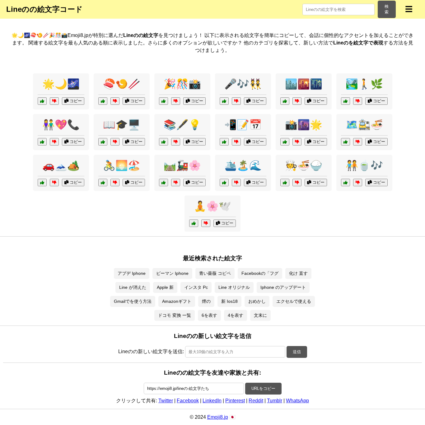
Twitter (165, 400)
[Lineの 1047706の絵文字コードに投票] (345, 182)
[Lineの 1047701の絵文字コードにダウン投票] (236, 142)
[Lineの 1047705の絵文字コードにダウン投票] (296, 142)
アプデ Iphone (132, 273)
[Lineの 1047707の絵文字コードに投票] (345, 101)
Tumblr (274, 400)
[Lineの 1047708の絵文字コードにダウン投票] (236, 101)
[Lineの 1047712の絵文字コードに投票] (102, 101)
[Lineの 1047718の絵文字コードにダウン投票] (296, 101)
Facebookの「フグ (259, 273)
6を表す (209, 315)
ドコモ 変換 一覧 (174, 315)
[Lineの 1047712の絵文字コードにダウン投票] (114, 101)
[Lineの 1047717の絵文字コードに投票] (42, 182)
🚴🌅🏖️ (121, 165)
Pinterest (235, 400)
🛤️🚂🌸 (182, 165)
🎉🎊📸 (182, 84)
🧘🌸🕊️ (212, 206)
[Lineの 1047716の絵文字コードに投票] (102, 142)
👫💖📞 (61, 124)
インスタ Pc (196, 287)
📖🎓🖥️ (121, 124)
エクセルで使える (293, 301)
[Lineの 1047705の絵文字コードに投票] (284, 142)
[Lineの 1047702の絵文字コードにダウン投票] (54, 142)
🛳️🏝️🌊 (243, 165)
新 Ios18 (229, 301)
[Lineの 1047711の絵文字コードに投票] (193, 223)
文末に (260, 315)
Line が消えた (132, 287)
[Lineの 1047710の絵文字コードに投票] (163, 142)
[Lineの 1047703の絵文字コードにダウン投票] (175, 101)
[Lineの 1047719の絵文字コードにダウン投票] (175, 182)
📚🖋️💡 (182, 124)
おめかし (257, 301)
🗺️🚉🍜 (364, 124)
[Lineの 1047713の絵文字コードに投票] (284, 182)
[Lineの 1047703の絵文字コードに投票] (163, 101)
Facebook (188, 400)
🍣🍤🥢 (121, 84)
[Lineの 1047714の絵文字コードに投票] (224, 182)
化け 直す (298, 273)
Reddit (256, 400)
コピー (75, 101)
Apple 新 (165, 287)
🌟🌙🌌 (61, 84)
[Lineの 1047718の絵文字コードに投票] (284, 101)
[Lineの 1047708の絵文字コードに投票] (224, 101)
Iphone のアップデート (283, 287)
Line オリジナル (234, 287)
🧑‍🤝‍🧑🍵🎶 (364, 165)
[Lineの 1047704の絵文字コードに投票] (345, 142)
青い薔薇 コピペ (215, 273)
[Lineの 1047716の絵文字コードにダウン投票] (114, 142)
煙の (206, 301)
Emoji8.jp (217, 417)
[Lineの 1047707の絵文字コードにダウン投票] (357, 101)
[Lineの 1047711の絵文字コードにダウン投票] (205, 223)
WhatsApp (297, 400)
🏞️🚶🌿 (364, 84)
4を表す (235, 315)
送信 (297, 351)
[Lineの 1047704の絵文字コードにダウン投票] (357, 142)
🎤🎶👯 (243, 84)
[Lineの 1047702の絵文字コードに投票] (42, 142)
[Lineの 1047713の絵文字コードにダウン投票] (296, 182)
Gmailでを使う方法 (133, 301)
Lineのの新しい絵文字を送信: (151, 351)
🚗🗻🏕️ (61, 165)
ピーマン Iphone (172, 273)
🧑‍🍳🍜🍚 (303, 165)
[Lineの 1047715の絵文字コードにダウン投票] (54, 101)
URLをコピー (263, 388)
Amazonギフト (176, 301)
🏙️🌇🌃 (303, 84)
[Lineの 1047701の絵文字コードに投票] (224, 142)
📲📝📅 (243, 124)
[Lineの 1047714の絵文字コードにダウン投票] (236, 182)
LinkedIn (212, 400)
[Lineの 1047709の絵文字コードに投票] (102, 182)
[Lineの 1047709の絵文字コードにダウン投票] (114, 182)
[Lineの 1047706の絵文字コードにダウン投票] (357, 182)
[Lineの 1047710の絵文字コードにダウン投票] (175, 142)
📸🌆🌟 (303, 124)
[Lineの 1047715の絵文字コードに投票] (42, 101)
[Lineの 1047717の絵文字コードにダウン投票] (54, 182)
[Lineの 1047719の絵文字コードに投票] (163, 182)
